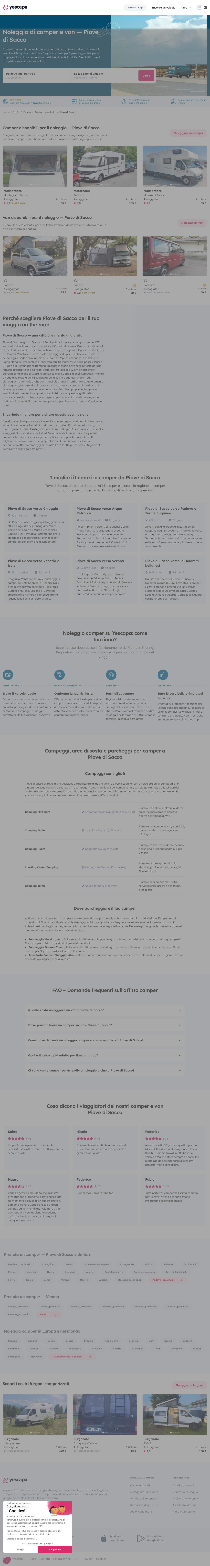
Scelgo (20, 1549)
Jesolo (29, 1279)
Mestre (84, 1279)
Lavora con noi (62, 1558)
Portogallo (14, 1356)
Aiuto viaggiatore (141, 1511)
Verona (65, 1279)
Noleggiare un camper (188, 133)
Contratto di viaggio (185, 1492)
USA (151, 1340)
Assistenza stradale (185, 1505)
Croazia (88, 1340)
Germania (176, 1348)
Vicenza (31, 1272)
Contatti (45, 1558)
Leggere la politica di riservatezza (22, 1539)
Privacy (88, 1558)
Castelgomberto (114, 1272)
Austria (117, 1348)
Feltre (11, 1279)
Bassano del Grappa (130, 1279)
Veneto (44, 1314)
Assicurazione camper (186, 1498)
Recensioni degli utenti (144, 1505)
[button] (7, 1560)
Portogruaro (126, 1264)
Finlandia (13, 1348)
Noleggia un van (192, 222)
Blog (33, 1558)
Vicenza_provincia (113, 1306)
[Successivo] (63, 166)
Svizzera (187, 1340)
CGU (77, 1558)
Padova (149, 1264)
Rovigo (12, 1272)
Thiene (50, 1272)
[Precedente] (6, 166)
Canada (12, 1340)
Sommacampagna (144, 1272)
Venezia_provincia (177, 1306)
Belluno (168, 1264)
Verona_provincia (81, 1306)
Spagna (32, 1340)
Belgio (51, 1340)
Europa (53, 1348)
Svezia (168, 1340)
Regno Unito (111, 1340)
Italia (156, 1348)
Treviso (70, 1264)
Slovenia (97, 1348)
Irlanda (197, 1348)
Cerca (146, 75)
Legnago (70, 1272)
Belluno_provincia (18, 1314)
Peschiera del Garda (19, 1264)
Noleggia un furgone (189, 1385)
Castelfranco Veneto (97, 1264)
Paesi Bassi (75, 1348)
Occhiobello (190, 1264)
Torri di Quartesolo (176, 1272)
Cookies (101, 1558)
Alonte (90, 1272)
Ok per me (55, 1549)
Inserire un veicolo (163, 7)
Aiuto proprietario (184, 1511)
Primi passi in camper (143, 1498)
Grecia (69, 1340)
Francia (133, 1340)
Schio (47, 1279)
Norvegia (36, 1356)
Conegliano (48, 1264)
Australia (137, 1348)
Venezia (103, 1279)
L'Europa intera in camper (67, 1356)
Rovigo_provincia (18, 1306)
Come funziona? (140, 1485)
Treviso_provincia (49, 1306)
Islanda (34, 1348)
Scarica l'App (135, 7)
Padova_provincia (163, 1279)
